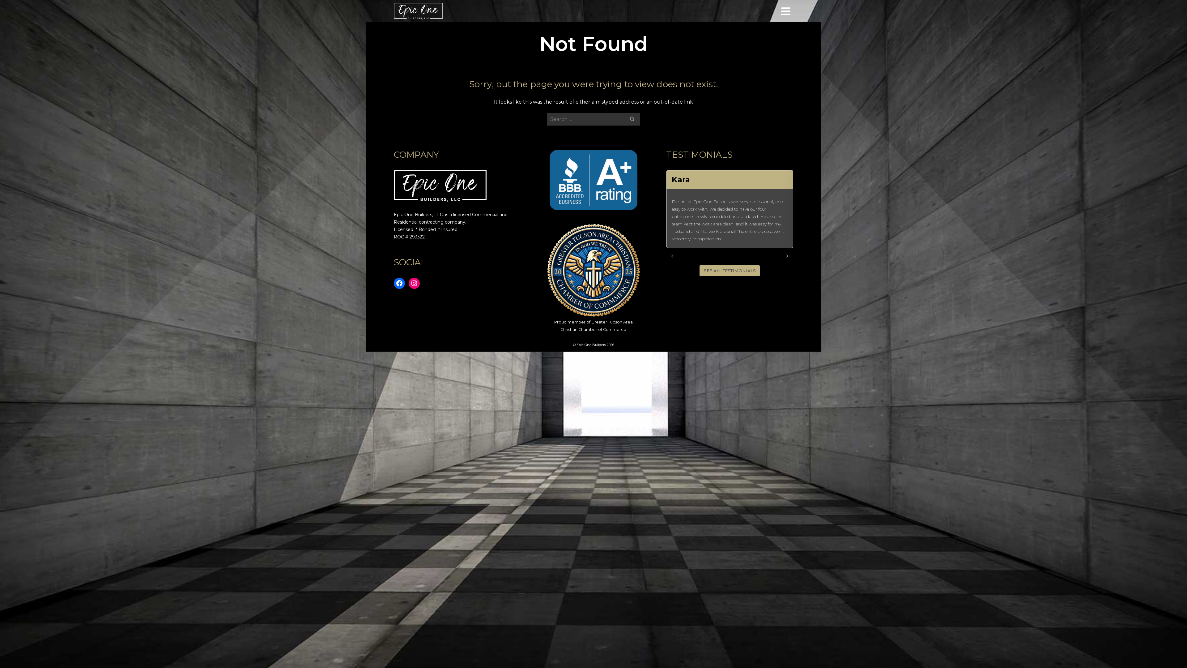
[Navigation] (785, 11)
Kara (681, 179)
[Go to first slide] (787, 256)
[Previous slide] (672, 256)
